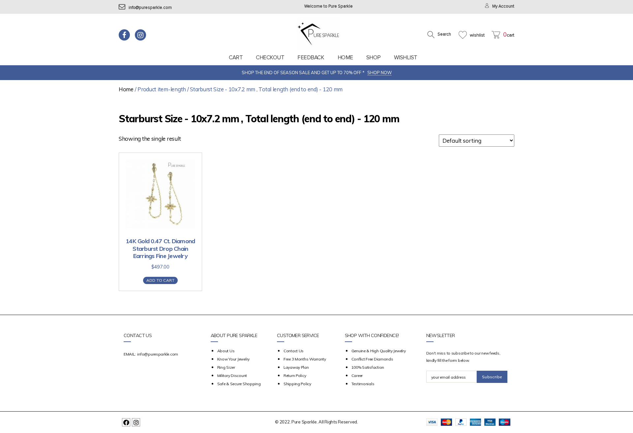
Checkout (270, 57)
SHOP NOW (379, 72)
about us (226, 350)
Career (357, 375)
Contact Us (294, 350)
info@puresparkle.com (150, 8)
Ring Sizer (226, 367)
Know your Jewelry (233, 359)
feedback (310, 57)
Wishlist (405, 57)
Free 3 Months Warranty (305, 359)
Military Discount (232, 375)
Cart (236, 57)
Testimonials (363, 383)
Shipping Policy (297, 383)
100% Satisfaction (367, 367)
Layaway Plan (296, 367)
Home (345, 57)
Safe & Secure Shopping (239, 383)
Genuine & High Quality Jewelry (378, 350)
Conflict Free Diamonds (372, 359)
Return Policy (295, 375)
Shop (373, 57)
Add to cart (160, 280)
